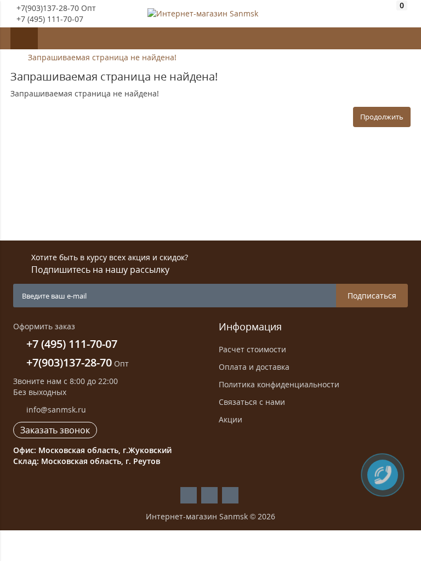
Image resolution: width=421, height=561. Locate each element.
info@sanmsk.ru (55, 409)
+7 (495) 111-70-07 (49, 19)
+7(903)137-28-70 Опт (56, 8)
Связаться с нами (252, 402)
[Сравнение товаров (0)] (381, 13)
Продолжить (381, 117)
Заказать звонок (55, 430)
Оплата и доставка (254, 367)
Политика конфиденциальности (279, 384)
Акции (230, 419)
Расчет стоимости (252, 349)
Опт (77, 363)
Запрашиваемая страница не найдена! (102, 57)
